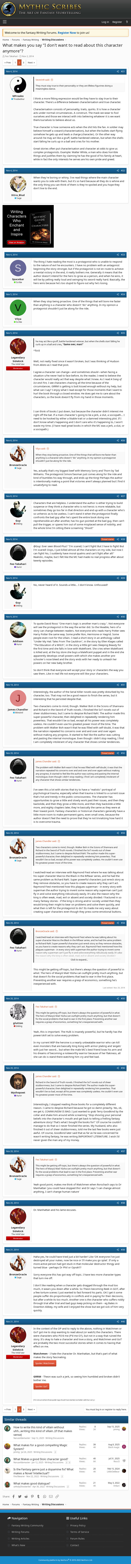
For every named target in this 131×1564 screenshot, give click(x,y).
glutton (18, 1023)
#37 (123, 1151)
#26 (123, 440)
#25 (123, 333)
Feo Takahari (11, 56)
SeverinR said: (43, 79)
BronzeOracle (18, 465)
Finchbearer (19, 1476)
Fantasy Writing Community (27, 1525)
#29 (123, 578)
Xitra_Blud (18, 195)
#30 (123, 616)
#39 (123, 1249)
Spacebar (18, 279)
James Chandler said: (46, 761)
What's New (18, 1545)
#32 (123, 753)
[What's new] (127, 22)
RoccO (117, 1461)
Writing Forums (20, 1532)
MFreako (18, 96)
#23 (123, 254)
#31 (123, 684)
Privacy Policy (77, 1525)
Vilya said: (41, 448)
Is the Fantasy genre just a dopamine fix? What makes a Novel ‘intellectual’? (43, 1471)
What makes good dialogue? (31, 1483)
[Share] (118, 72)
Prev (8, 62)
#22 (123, 170)
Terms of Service (79, 1532)
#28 (123, 539)
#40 (123, 1321)
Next (30, 62)
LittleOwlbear (113, 1471)
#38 (123, 1202)
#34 (123, 922)
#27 (123, 496)
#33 (123, 833)
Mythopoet (18, 1092)
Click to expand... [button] (79, 959)
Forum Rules (77, 1538)
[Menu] (5, 22)
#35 (123, 998)
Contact (74, 1545)
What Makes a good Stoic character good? (40, 1459)
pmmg (116, 1429)
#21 (123, 71)
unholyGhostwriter (22, 1486)
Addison (18, 641)
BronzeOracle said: (45, 931)
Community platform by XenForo (66, 1560)
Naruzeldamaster (21, 1438)
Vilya (18, 318)
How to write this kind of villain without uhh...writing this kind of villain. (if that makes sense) (42, 1431)
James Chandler (18, 709)
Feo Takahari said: (45, 1006)
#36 (123, 1068)
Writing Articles (20, 1538)
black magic (114, 1447)
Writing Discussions (55, 1438)
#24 (123, 294)
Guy (18, 520)
